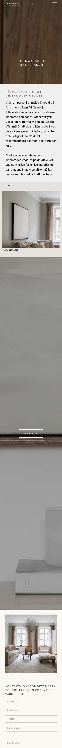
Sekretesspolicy (20, 735)
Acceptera (46, 743)
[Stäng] (57, 725)
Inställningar (16, 743)
